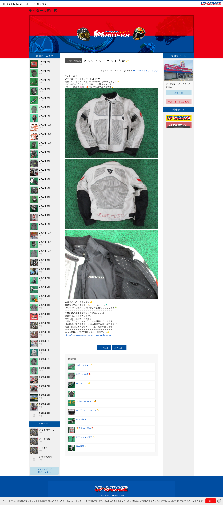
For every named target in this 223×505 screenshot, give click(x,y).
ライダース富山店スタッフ (145, 70)
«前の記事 (104, 347)
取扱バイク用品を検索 (178, 101)
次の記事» (119, 347)
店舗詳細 (178, 92)
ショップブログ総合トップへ (44, 470)
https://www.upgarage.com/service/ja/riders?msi (88, 335)
